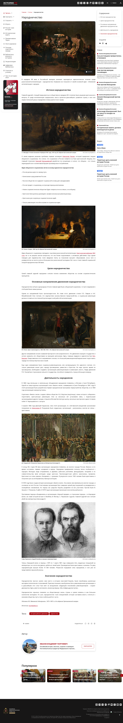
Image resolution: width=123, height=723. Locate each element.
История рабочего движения (39, 613)
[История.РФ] (10, 3)
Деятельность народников (109, 30)
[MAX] (78, 3)
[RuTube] (90, 3)
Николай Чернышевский (43, 161)
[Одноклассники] (96, 3)
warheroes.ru (99, 715)
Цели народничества (107, 21)
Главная (24, 12)
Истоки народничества (108, 17)
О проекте (106, 717)
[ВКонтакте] (84, 3)
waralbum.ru (106, 715)
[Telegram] (81, 3)
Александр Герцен (69, 156)
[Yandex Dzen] (99, 3)
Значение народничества (108, 34)
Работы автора (88, 646)
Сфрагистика (54, 613)
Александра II (36, 408)
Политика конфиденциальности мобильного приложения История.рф (98, 711)
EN (107, 3)
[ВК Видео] (87, 3)
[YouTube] (93, 3)
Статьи (30, 12)
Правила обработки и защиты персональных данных (96, 709)
